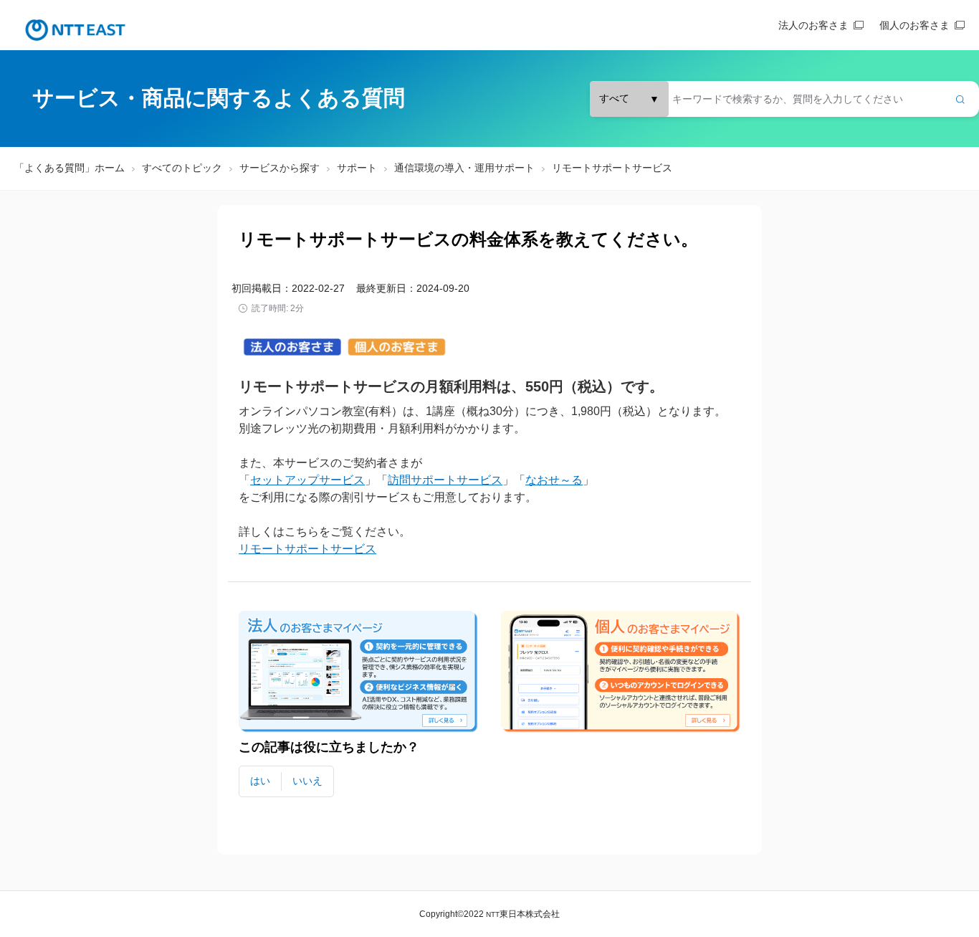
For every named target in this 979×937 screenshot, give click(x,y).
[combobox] (784, 99)
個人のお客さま (914, 25)
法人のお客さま (813, 25)
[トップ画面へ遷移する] (75, 30)
